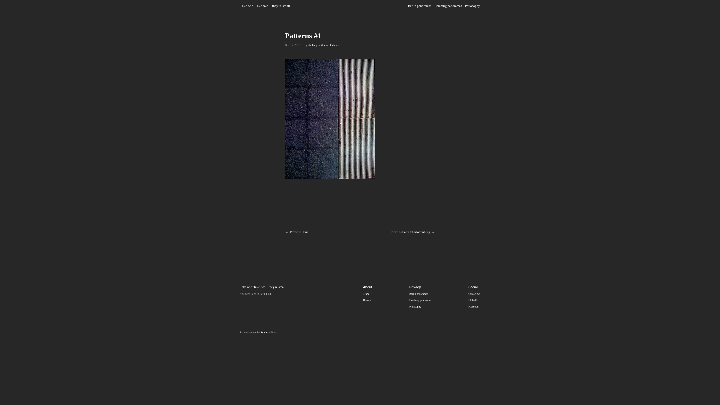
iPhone (324, 45)
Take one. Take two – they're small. (265, 6)
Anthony (312, 45)
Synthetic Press (269, 332)
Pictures (334, 45)
